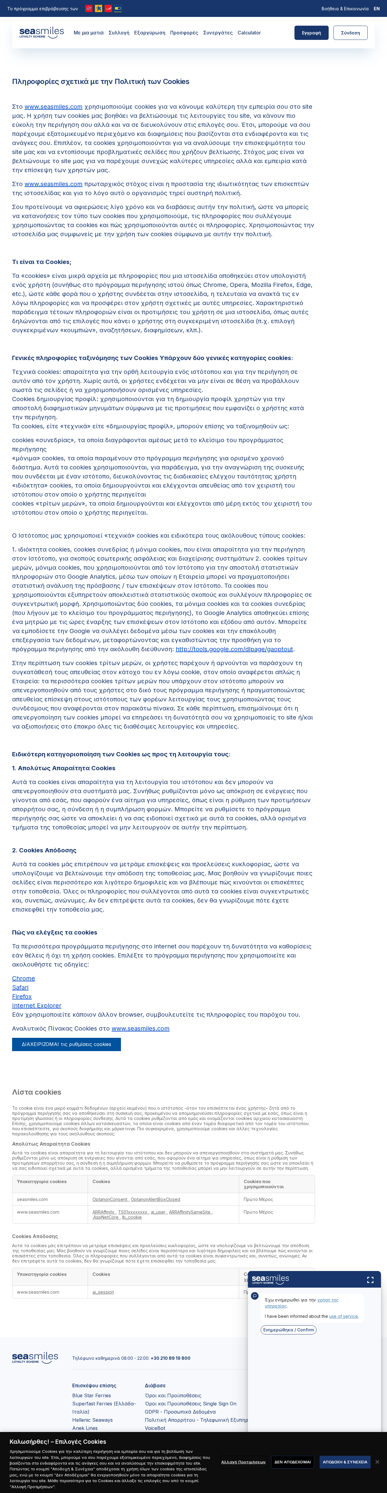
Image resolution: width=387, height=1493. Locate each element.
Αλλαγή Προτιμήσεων (243, 1461)
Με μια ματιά (89, 33)
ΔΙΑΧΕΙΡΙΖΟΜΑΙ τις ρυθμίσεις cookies (66, 1044)
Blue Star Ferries (91, 1395)
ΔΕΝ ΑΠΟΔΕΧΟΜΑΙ (293, 1461)
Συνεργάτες (218, 33)
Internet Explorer (36, 1005)
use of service (343, 1316)
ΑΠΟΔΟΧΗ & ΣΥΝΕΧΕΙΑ (345, 1461)
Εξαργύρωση (149, 33)
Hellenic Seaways (92, 1420)
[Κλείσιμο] (377, 1462)
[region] (193, 1462)
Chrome (23, 978)
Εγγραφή (311, 32)
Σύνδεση (350, 32)
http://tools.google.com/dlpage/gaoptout (234, 649)
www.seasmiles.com (53, 106)
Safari (20, 987)
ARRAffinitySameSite (190, 1212)
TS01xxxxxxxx (133, 1212)
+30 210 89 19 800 (170, 1358)
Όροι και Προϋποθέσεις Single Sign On (190, 1404)
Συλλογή (119, 33)
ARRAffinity (104, 1212)
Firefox (22, 996)
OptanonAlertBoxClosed (155, 1199)
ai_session (103, 1292)
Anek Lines (85, 1428)
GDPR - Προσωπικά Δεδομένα (180, 1412)
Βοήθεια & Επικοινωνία (345, 8)
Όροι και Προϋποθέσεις (173, 1395)
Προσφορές (184, 33)
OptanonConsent (110, 1199)
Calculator (249, 33)
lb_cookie (132, 1217)
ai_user (159, 1212)
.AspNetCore (106, 1217)
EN (377, 8)
